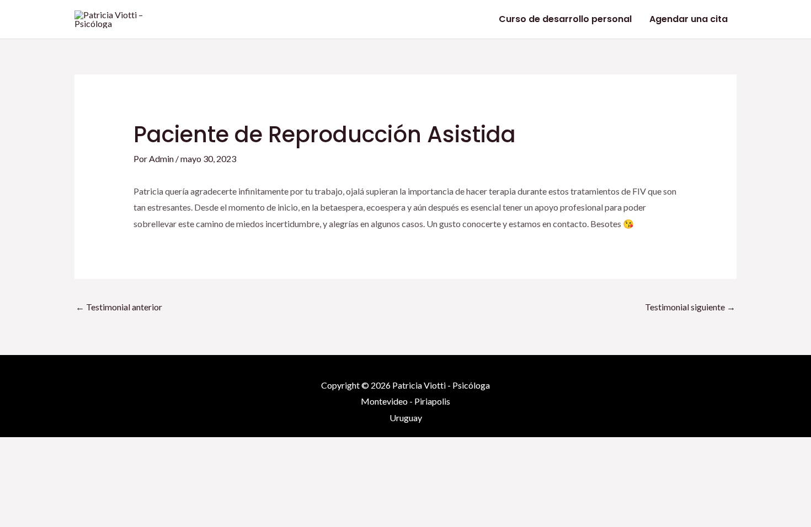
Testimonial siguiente (690, 307)
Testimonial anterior (119, 307)
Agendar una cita (688, 19)
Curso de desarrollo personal (565, 19)
